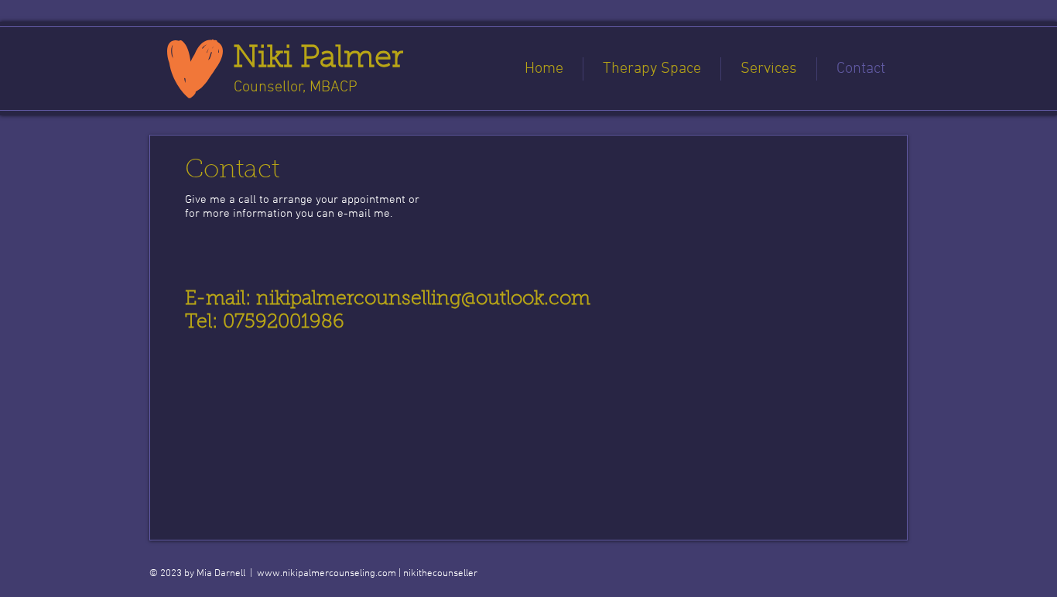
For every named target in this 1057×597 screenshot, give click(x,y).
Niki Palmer (318, 58)
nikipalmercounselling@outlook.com (423, 299)
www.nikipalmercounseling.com (326, 574)
